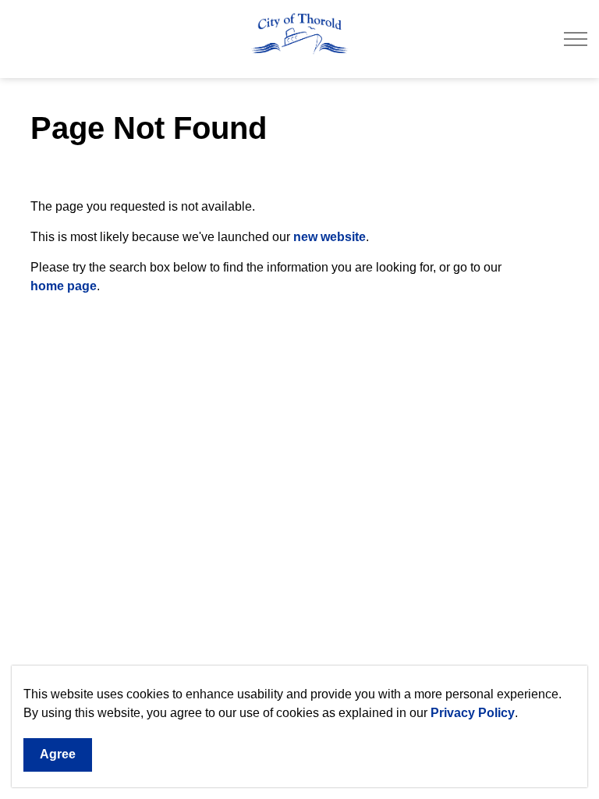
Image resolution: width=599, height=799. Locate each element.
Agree (58, 754)
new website (329, 236)
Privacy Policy (473, 712)
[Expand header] (575, 39)
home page (63, 286)
